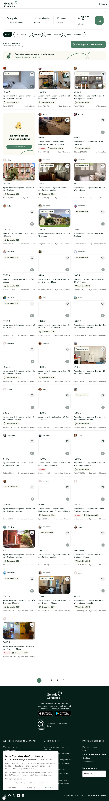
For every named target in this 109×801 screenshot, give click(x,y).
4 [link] (57, 680)
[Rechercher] (99, 20)
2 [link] (45, 680)
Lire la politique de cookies (15, 779)
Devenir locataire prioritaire (27, 57)
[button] (4, 798)
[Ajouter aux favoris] (32, 74)
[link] (75, 680)
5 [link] (63, 680)
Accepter (49, 787)
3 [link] (51, 680)
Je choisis (30, 787)
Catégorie (12, 18)
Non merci (12, 787)
